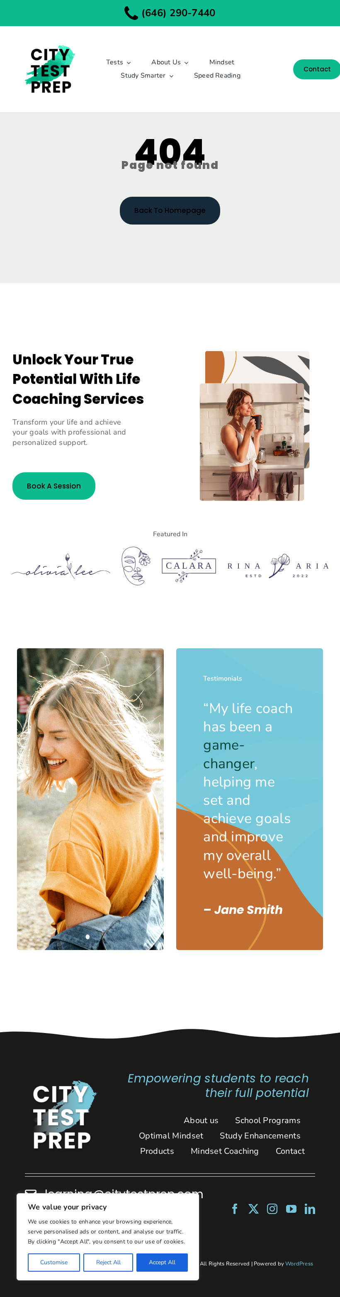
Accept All (162, 1262)
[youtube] (291, 1209)
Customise (54, 1262)
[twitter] (253, 1209)
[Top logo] (50, 40)
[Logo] (60, 557)
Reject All (108, 1262)
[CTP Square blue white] (64, 1083)
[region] (108, 1236)
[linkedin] (310, 1209)
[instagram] (272, 1209)
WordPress (299, 1264)
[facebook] (235, 1209)
